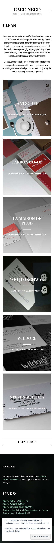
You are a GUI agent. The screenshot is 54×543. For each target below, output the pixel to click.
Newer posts (28, 442)
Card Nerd (27, 9)
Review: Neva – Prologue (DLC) (16, 513)
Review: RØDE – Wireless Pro (15, 501)
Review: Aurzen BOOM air (13, 504)
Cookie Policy (14, 531)
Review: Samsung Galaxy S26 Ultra (18, 507)
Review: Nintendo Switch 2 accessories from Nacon (25, 510)
